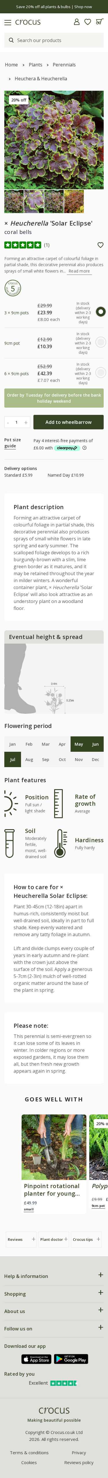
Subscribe (80, 760)
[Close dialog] (102, 712)
